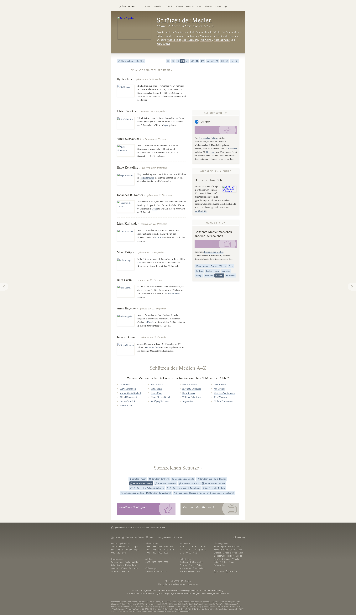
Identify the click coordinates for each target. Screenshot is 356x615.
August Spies (188, 401)
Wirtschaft (236, 558)
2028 (160, 561)
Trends (141, 537)
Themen (208, 6)
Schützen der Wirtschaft (160, 492)
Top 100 (129, 537)
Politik (216, 546)
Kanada (150, 322)
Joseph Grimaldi (127, 401)
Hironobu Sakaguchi (191, 388)
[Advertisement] (215, 86)
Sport (223, 546)
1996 (147, 546)
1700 (160, 552)
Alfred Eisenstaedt (128, 397)
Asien (199, 564)
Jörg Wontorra (220, 397)
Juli (122, 549)
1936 (166, 549)
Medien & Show (221, 549)
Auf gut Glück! (164, 537)
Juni (118, 549)
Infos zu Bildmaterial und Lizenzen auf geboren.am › (171, 611)
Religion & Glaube (222, 558)
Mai (112, 549)
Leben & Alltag (220, 561)
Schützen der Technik (215, 488)
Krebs (209, 270)
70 (162, 571)
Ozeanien (190, 571)
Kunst (239, 549)
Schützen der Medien (142, 483)
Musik (232, 549)
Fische (214, 266)
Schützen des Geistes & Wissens (148, 488)
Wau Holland (126, 405)
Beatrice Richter (189, 384)
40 (150, 571)
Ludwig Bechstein (128, 388)
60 (158, 571)
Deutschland (185, 561)
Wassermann (202, 266)
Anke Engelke (174, 39)
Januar (114, 546)
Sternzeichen (126, 60)
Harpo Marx (156, 392)
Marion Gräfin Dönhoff (130, 392)
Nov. (118, 552)
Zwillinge (199, 270)
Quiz (226, 6)
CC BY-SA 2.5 (132, 611)
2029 (166, 561)
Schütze (140, 60)
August (129, 549)
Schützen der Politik (160, 478)
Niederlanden (174, 293)
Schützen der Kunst (190, 483)
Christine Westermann (224, 392)
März (130, 546)
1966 (166, 546)
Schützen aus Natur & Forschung (184, 488)
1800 (154, 552)
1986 (154, 546)
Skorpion (209, 275)
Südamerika (198, 568)
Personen (190, 6)
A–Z (198, 571)
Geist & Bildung (230, 552)
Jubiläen (179, 6)
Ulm (139, 262)
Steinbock (230, 275)
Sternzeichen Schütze (208, 138)
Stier (231, 266)
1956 (147, 549)
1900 (147, 552)
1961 (172, 546)
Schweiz (183, 564)
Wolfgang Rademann (160, 401)
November (232, 148)
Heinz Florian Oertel (160, 397)
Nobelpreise (219, 564)
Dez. (124, 552)
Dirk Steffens (220, 384)
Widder (222, 266)
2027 (154, 561)
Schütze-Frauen (138, 478)
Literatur (217, 552)
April (136, 546)
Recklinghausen (147, 177)
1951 (154, 549)
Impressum (193, 584)
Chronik (168, 6)
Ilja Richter (124, 79)
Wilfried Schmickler (191, 397)
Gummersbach (153, 347)
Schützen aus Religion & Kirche (190, 492)
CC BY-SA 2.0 (120, 611)
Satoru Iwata (157, 384)
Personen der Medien (213, 251)
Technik (230, 555)
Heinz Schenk (188, 392)
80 (166, 571)
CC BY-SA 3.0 (143, 611)
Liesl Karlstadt (127, 223)
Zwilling (120, 564)
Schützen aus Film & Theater (212, 478)
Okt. (113, 552)
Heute (147, 6)
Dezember (211, 152)
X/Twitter (220, 571)
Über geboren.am (166, 584)
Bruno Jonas (156, 388)
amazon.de (202, 210)
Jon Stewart (219, 388)
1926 (172, 549)
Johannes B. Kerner (130, 195)
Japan (165, 125)
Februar (122, 546)
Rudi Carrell (206, 39)
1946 (160, 549)
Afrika (182, 571)
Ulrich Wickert (127, 111)
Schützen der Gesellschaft (222, 492)
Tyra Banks (125, 384)
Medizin (239, 555)
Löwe (216, 270)
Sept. (136, 549)
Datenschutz (180, 584)
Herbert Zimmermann (224, 401)
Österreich (197, 561)
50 (154, 571)
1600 (166, 552)
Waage (199, 275)
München (158, 237)
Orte (199, 6)
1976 (160, 546)
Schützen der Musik (166, 483)
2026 (147, 561)
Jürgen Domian (127, 337)
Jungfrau (226, 270)
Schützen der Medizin (133, 492)
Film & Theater (234, 546)
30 (146, 571)
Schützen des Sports (184, 478)
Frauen (232, 561)
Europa (192, 564)
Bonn (154, 208)
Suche (218, 6)
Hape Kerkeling (190, 39)
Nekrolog (241, 537)
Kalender (158, 6)
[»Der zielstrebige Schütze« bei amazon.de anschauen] (229, 188)
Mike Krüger (163, 43)
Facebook (232, 571)
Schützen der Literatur (214, 483)
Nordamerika (185, 568)
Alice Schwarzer (222, 39)
